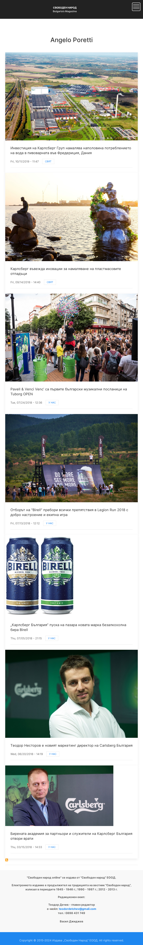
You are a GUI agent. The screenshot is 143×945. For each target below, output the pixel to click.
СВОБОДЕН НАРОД (65, 7)
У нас (52, 402)
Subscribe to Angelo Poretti (6, 860)
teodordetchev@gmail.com (77, 909)
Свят (48, 161)
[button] (136, 6)
